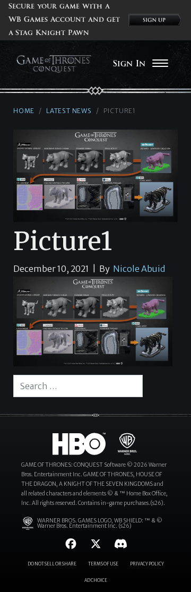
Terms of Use (103, 564)
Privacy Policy (147, 564)
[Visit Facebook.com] (70, 544)
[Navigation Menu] (160, 64)
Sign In (129, 63)
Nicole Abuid (139, 268)
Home (23, 111)
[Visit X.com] (95, 544)
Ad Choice (95, 580)
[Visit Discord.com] (120, 544)
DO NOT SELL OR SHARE (52, 564)
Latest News (69, 111)
